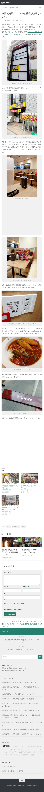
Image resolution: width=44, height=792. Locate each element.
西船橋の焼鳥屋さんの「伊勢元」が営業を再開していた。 (10, 552)
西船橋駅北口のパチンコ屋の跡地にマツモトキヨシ (21, 729)
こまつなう (11, 749)
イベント (18, 749)
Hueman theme (32, 785)
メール (26, 586)
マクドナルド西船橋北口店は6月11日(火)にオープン (21, 699)
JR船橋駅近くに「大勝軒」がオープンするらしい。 (21, 694)
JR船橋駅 (6, 746)
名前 (6, 586)
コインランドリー (11, 752)
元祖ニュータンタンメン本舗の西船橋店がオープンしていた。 (29, 486)
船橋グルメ (5, 7)
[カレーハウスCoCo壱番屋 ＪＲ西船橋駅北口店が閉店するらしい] (10, 478)
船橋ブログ (6, 2)
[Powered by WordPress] (15, 785)
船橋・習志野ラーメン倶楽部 (13, 771)
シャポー (17, 746)
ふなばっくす (8, 20)
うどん (17, 755)
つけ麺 (23, 755)
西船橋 (23, 526)
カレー (8, 526)
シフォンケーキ (9, 755)
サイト (6, 594)
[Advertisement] (22, 218)
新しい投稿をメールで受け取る (14, 609)
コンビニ (29, 749)
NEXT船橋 (30, 755)
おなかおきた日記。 (10, 766)
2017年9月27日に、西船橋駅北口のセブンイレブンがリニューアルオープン (10, 508)
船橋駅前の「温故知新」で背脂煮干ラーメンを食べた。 (22, 734)
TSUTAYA (30, 746)
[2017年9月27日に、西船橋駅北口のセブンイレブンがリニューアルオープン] (10, 500)
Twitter (36, 746)
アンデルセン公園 (29, 752)
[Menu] (41, 2)
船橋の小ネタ (14, 7)
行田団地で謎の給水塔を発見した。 (14, 671)
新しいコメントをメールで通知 (14, 603)
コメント (7, 573)
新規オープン (16, 526)
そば (20, 752)
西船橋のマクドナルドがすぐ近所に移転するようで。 (21, 710)
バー (24, 749)
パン (12, 746)
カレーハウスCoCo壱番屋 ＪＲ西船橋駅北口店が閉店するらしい (10, 486)
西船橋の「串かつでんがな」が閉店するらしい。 (20, 682)
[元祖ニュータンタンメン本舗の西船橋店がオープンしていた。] (29, 478)
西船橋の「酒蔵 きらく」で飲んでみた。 (16, 668)
